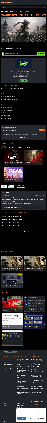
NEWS (4, 147)
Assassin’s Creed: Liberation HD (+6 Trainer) (12, 229)
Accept (22, 418)
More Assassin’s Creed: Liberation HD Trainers (23, 231)
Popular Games (20, 400)
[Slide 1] (35, 404)
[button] (44, 409)
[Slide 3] (37, 404)
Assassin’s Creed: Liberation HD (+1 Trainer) (12, 216)
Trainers (27, 11)
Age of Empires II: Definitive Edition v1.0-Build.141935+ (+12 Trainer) (36, 368)
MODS (20, 147)
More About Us (23, 137)
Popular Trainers (20, 403)
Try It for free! (41, 53)
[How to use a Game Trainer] (12, 338)
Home (2, 11)
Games (6, 11)
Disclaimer (6, 405)
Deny (31, 418)
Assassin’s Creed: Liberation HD (16, 11)
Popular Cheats (20, 407)
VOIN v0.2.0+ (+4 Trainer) (36, 386)
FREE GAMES (28, 147)
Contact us (6, 403)
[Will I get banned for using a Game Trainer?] (12, 304)
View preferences (41, 418)
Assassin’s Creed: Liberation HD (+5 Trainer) (12, 225)
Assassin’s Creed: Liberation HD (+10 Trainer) (12, 219)
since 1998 (41, 130)
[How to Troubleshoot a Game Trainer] (34, 304)
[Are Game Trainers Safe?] (12, 321)
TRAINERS (12, 147)
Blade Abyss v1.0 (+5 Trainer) (37, 388)
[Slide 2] (36, 404)
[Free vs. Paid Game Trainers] (34, 321)
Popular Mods (20, 405)
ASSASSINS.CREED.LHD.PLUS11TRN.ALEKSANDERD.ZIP (13, 207)
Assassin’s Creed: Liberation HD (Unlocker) (11, 222)
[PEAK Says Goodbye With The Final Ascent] (13, 174)
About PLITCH (23, 80)
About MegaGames (7, 400)
